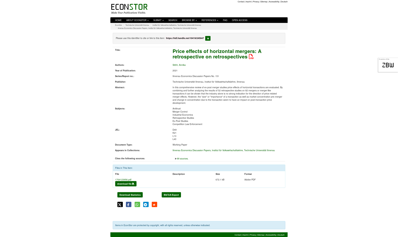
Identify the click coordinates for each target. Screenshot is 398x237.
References (209, 20)
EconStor (118, 25)
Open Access (239, 20)
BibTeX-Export (171, 194)
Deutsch (284, 1)
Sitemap (263, 1)
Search (172, 20)
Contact (241, 1)
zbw (388, 65)
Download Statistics (130, 194)
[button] (120, 204)
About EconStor (136, 20)
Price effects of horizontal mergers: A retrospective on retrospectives (217, 53)
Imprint (248, 1)
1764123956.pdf (123, 179)
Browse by (188, 20)
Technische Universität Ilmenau (137, 25)
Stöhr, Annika (179, 64)
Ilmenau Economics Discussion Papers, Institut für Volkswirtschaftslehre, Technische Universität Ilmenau (157, 28)
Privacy (256, 1)
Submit (157, 20)
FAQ (225, 20)
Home (118, 20)
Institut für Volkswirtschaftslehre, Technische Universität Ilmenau (177, 25)
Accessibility (274, 1)
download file (124, 183)
